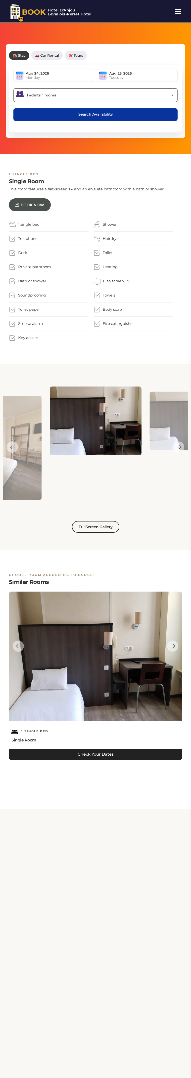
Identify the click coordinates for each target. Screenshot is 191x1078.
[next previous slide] (12, 447)
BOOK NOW (32, 205)
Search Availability (95, 114)
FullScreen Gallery (96, 526)
